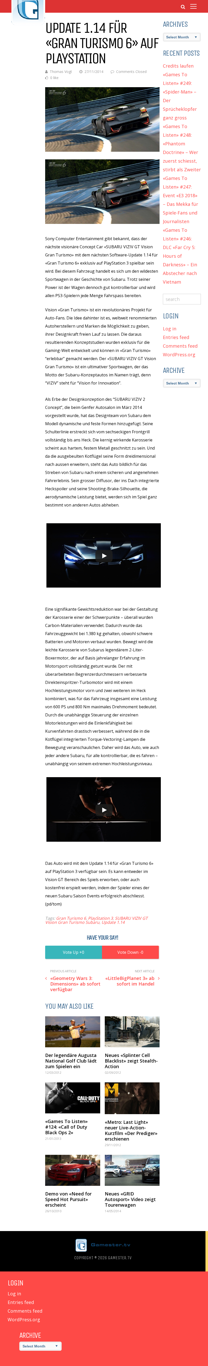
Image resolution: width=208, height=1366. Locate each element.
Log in (169, 329)
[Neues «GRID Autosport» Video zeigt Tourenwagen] (132, 1170)
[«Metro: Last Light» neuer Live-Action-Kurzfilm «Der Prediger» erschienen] (132, 1098)
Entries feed (176, 337)
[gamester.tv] (28, 24)
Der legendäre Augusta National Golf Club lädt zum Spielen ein (71, 1060)
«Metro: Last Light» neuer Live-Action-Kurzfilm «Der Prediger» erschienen (131, 1130)
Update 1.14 (113, 922)
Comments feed (180, 346)
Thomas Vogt (61, 71)
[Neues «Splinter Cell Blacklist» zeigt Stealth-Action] (132, 1031)
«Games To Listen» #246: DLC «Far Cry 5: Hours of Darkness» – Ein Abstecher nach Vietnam (180, 256)
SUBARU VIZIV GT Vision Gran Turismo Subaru (96, 920)
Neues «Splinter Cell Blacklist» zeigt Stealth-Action (131, 1060)
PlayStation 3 (100, 918)
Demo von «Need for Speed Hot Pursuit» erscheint (68, 1199)
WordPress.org (179, 354)
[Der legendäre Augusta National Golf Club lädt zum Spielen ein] (72, 1031)
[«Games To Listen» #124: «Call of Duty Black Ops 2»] (72, 1097)
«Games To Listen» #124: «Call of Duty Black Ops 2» (66, 1126)
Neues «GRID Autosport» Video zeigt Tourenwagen (130, 1199)
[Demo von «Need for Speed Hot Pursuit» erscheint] (72, 1170)
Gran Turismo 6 (71, 918)
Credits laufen (178, 66)
